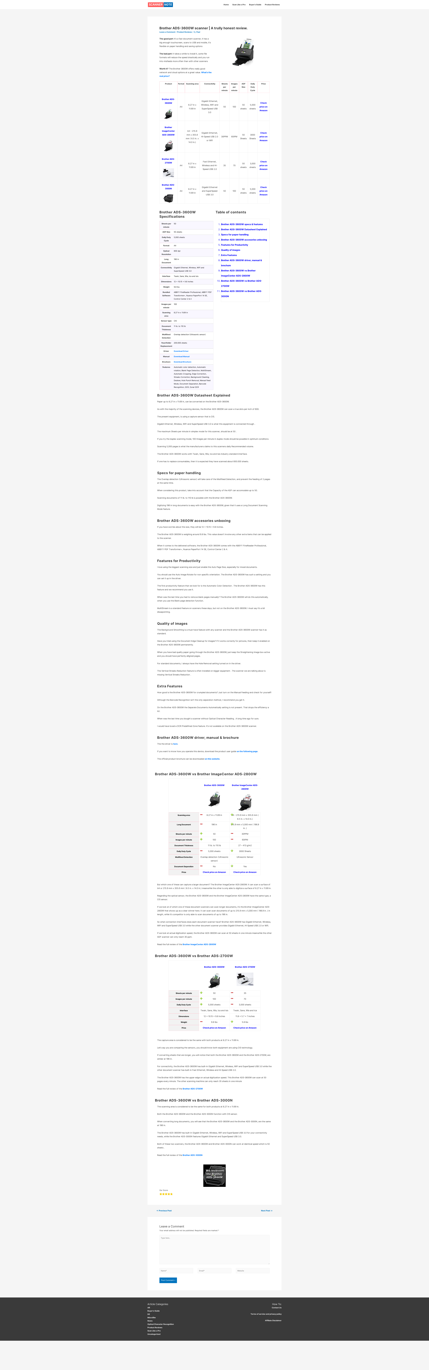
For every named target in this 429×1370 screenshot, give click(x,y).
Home (226, 4)
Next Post (266, 1210)
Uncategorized (153, 1334)
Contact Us (277, 1307)
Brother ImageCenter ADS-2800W (199, 944)
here (175, 744)
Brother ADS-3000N (192, 1155)
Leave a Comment (167, 32)
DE (148, 1314)
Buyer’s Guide (255, 4)
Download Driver (181, 351)
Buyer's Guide (153, 1311)
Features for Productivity (234, 245)
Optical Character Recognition (160, 1324)
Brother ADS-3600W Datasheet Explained (244, 229)
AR (148, 1307)
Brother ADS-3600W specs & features (242, 224)
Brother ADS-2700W (193, 1089)
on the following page (247, 751)
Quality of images (230, 250)
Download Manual (181, 356)
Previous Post (164, 1210)
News (149, 1321)
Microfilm (151, 1317)
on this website (212, 759)
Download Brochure (182, 362)
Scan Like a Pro (239, 4)
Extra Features (229, 255)
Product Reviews (272, 4)
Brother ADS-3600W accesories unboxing (244, 239)
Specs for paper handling (235, 234)
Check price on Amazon (263, 107)
